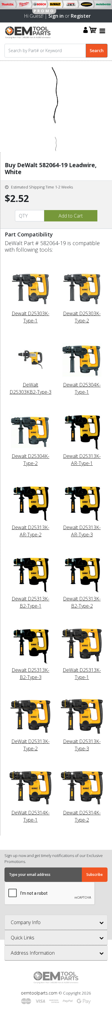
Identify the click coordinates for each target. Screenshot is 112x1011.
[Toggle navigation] (102, 30)
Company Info (26, 922)
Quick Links (22, 937)
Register (81, 16)
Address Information (33, 953)
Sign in (56, 16)
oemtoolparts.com (40, 993)
